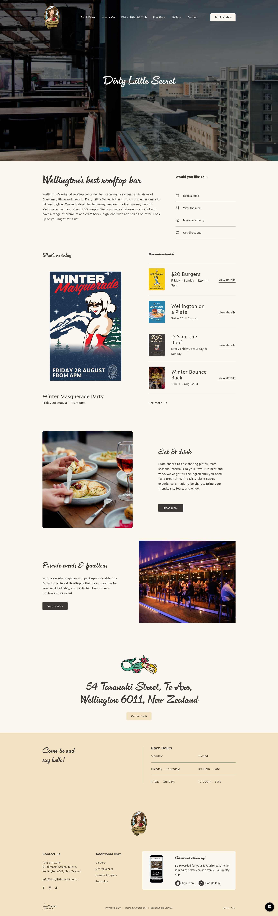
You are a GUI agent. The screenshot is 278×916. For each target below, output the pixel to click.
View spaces (55, 606)
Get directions (192, 232)
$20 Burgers (185, 273)
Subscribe (102, 881)
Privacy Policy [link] (113, 907)
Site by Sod (229, 908)
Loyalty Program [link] (106, 875)
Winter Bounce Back (189, 374)
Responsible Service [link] (162, 907)
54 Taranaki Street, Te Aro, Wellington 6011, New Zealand (61, 869)
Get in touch (139, 716)
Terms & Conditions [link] (136, 907)
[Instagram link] (49, 887)
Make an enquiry (193, 220)
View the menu (192, 208)
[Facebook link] (43, 887)
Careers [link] (100, 862)
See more (155, 403)
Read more (171, 508)
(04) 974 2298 (51, 862)
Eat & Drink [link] (88, 17)
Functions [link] (159, 17)
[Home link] (51, 17)
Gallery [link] (176, 17)
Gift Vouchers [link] (104, 869)
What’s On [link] (108, 17)
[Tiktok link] (56, 887)
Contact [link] (193, 17)
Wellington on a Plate (188, 308)
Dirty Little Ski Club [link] (134, 17)
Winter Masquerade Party (73, 396)
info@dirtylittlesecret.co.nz (60, 879)
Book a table (223, 17)
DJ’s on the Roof (184, 339)
